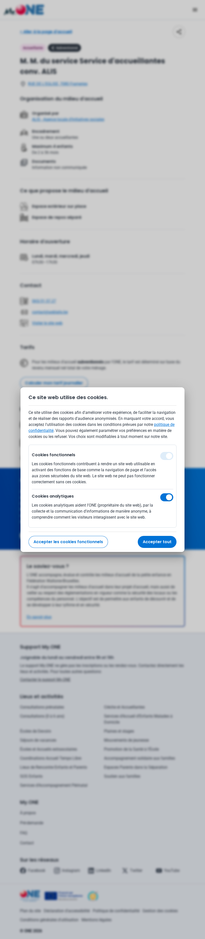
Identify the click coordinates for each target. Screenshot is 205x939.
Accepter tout (157, 542)
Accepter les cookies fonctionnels (68, 542)
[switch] (166, 497)
